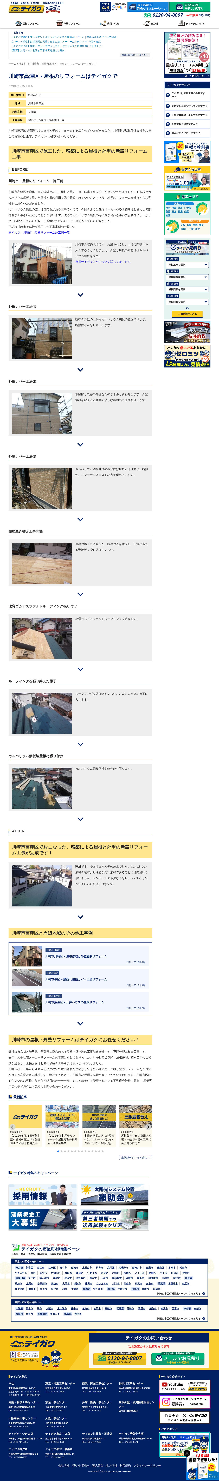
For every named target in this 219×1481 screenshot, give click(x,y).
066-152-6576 (58, 1426)
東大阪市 (62, 1308)
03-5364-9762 (33, 1395)
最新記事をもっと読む (134, 1157)
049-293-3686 (94, 1392)
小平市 (163, 1273)
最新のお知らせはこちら (135, 55)
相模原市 (153, 1278)
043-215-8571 (131, 1442)
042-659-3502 (94, 1410)
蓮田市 (88, 1283)
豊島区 (160, 1267)
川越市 (127, 1283)
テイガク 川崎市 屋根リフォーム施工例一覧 (39, 232)
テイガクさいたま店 (21, 1433)
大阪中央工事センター (22, 1418)
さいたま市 (102, 1283)
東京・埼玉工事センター (60, 1383)
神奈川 (181, 207)
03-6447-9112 (94, 1442)
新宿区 (29, 1267)
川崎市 (165, 1278)
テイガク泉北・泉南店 (59, 1449)
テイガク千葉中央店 (131, 1433)
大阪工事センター (56, 1418)
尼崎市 (130, 1308)
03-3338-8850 (33, 1392)
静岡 (168, 215)
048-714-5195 (21, 1442)
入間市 (66, 1283)
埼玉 (174, 207)
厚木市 (93, 1278)
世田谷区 (56, 1273)
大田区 (68, 1273)
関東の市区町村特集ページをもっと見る (178, 1293)
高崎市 (145, 1288)
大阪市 (49, 1308)
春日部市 (42, 1283)
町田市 (174, 1273)
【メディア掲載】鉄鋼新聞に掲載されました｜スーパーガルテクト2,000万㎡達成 (55, 41)
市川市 (43, 1288)
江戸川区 (92, 1273)
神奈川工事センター (131, 1383)
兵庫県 (120, 1308)
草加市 (18, 1283)
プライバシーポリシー (147, 1465)
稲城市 (74, 1267)
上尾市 (29, 1283)
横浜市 (140, 1278)
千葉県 (161, 1283)
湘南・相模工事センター (24, 1402)
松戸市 (54, 1288)
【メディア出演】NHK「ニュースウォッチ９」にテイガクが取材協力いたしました (56, 46)
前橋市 (156, 1288)
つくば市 (98, 1288)
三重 (191, 229)
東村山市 (87, 1267)
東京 (168, 207)
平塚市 (68, 1278)
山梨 (186, 211)
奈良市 (29, 1313)
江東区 (52, 1267)
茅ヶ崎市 (44, 1278)
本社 (11, 1383)
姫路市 (153, 1308)
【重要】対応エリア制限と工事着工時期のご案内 (37, 50)
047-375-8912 (58, 1410)
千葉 (188, 207)
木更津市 (173, 1283)
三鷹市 (149, 1267)
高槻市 (108, 1308)
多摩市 (172, 1267)
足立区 (104, 1273)
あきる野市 (21, 1273)
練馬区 (79, 1273)
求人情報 (111, 1465)
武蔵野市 (123, 1267)
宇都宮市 (122, 1288)
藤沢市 (177, 1278)
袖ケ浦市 (19, 1288)
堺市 (39, 1308)
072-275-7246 (21, 1426)
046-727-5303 (21, 1410)
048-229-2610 (58, 1392)
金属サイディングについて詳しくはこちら (103, 262)
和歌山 (184, 229)
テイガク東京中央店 (57, 1433)
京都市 (197, 1308)
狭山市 (54, 1283)
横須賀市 (117, 1278)
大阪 (183, 225)
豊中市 (74, 1308)
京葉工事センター (56, 1402)
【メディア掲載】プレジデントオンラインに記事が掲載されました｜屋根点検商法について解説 (63, 37)
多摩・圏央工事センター (97, 1402)
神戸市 (164, 1308)
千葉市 (75, 1288)
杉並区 (116, 1273)
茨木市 (29, 1308)
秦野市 (56, 1278)
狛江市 (40, 1267)
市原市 (185, 1283)
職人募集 (97, 1465)
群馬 (180, 211)
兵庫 (189, 225)
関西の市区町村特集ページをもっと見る (178, 1318)
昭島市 (183, 1267)
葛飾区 (152, 1273)
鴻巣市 (77, 1283)
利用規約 (125, 1465)
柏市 (64, 1288)
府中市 (63, 1267)
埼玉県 (188, 1278)
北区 (33, 1273)
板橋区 (127, 1273)
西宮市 (175, 1308)
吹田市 (97, 1308)
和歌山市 (55, 1313)
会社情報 (63, 1465)
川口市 (116, 1283)
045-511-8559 (131, 1392)
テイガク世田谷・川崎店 (97, 1433)
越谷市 (149, 1283)
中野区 (186, 1273)
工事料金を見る (187, 313)
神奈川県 (20, 1278)
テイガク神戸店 (18, 1449)
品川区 (110, 1267)
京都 (195, 225)
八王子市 (140, 1273)
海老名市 (80, 1278)
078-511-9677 (21, 1457)
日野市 (43, 1273)
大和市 (104, 1278)
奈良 (201, 225)
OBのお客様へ (81, 1465)
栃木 (174, 211)
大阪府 (19, 1308)
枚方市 (85, 1308)
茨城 (168, 211)
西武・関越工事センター (97, 1383)
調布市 (99, 1267)
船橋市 (32, 1288)
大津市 (78, 1313)
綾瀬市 (129, 1278)
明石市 (141, 1308)
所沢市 (138, 1283)
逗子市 (31, 1278)
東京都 (19, 1267)
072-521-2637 (58, 1457)
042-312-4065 (58, 1442)
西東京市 (137, 1267)
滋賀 (197, 229)
